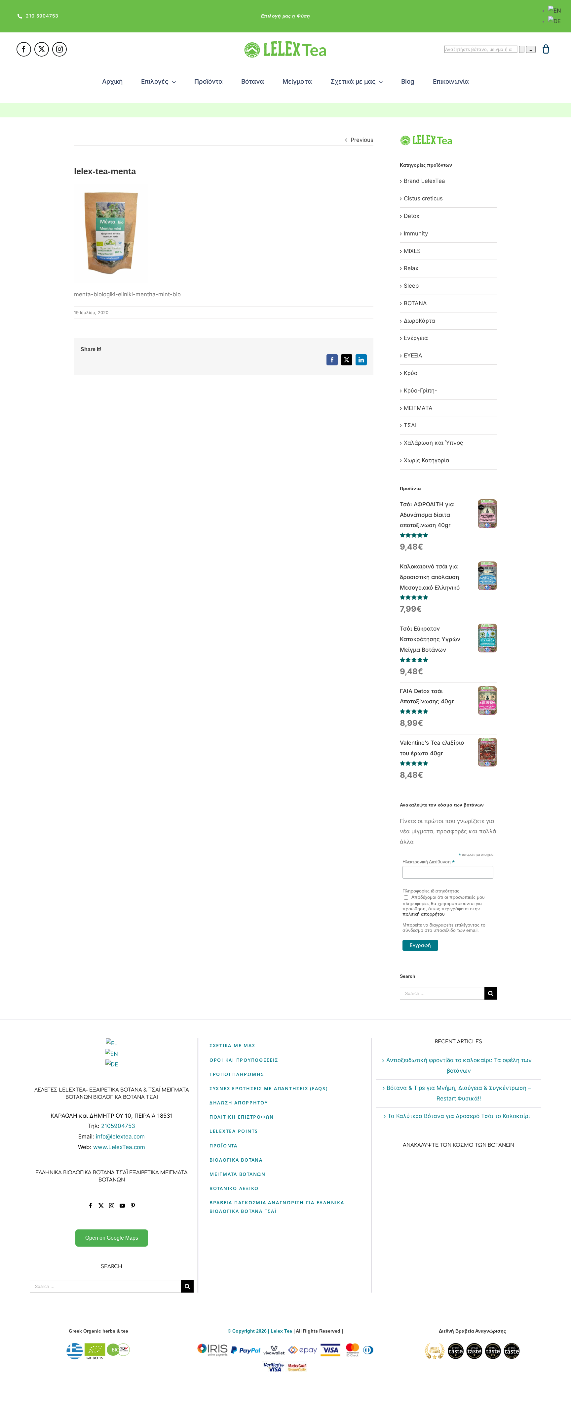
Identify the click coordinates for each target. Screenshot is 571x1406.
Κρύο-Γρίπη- (420, 390)
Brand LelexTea (424, 181)
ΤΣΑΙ (410, 425)
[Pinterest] (132, 1205)
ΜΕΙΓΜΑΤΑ (418, 408)
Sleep (411, 285)
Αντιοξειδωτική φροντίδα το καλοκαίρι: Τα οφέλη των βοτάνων (459, 1065)
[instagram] (59, 49)
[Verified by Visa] (274, 1365)
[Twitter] (101, 1205)
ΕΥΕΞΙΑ (413, 355)
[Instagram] (111, 1205)
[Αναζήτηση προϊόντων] (521, 49)
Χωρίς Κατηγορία (426, 460)
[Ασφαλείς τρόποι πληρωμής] (285, 1346)
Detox (411, 216)
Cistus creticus (423, 198)
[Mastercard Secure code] (297, 1365)
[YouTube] (122, 1205)
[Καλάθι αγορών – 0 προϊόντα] (545, 49)
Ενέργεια (416, 338)
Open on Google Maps (111, 1238)
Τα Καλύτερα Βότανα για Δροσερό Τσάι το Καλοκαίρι (459, 1116)
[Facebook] (90, 1205)
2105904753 (118, 1126)
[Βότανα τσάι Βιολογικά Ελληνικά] (98, 1346)
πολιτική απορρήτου (423, 914)
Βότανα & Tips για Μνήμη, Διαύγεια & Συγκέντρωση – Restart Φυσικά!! (459, 1093)
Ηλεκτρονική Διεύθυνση (428, 862)
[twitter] (41, 49)
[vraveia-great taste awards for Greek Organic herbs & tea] (472, 1346)
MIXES (412, 251)
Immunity (416, 233)
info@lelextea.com (120, 1136)
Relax (411, 268)
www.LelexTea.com (119, 1147)
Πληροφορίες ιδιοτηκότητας (430, 890)
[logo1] (285, 43)
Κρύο (410, 373)
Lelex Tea (282, 1331)
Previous (362, 140)
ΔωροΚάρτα (419, 320)
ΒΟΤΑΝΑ (415, 303)
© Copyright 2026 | (249, 1331)
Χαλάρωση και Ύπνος (433, 442)
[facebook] (24, 49)
